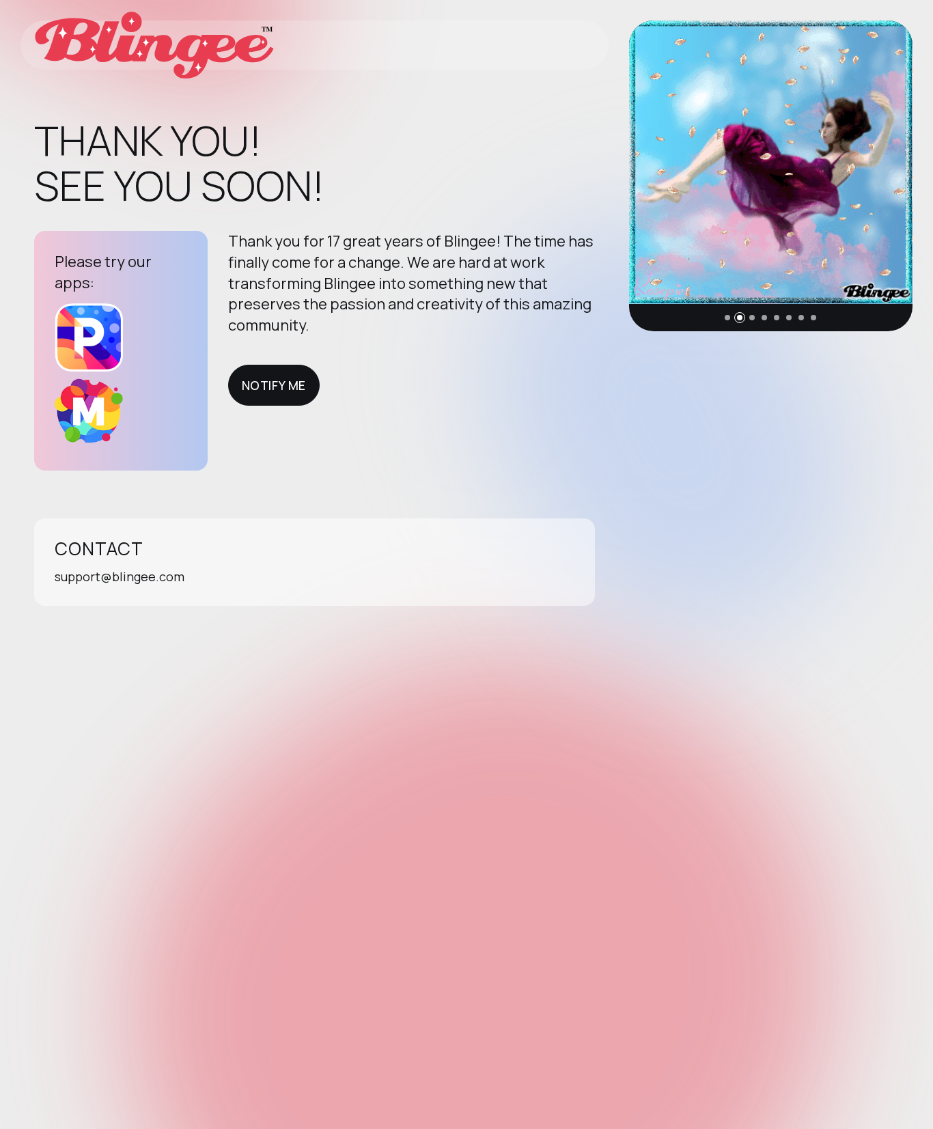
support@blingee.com (119, 576)
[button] (727, 317)
